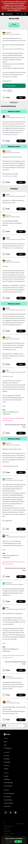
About (5, 741)
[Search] (18, 14)
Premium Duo (7, 796)
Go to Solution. (12, 86)
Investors (6, 765)
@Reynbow (9, 200)
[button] (25, 33)
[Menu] (25, 14)
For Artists (6, 755)
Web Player (7, 779)
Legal (5, 823)
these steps (17, 8)
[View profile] (3, 33)
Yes (17, 841)
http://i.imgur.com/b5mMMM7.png (14, 49)
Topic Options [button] (13, 102)
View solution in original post (10, 134)
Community (8, 14)
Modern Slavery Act (7, 836)
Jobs (5, 745)
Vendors (6, 769)
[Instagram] (5, 812)
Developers (7, 759)
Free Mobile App (8, 782)
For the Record (8, 748)
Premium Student (8, 803)
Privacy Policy (6, 828)
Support (6, 776)
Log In (21, 14)
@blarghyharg (6, 541)
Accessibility (11, 833)
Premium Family (8, 800)
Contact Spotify (8, 786)
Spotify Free (7, 806)
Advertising (7, 762)
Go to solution (15, 26)
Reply (21, 97)
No (11, 841)
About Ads (6, 833)
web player (11, 248)
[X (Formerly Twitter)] (10, 812)
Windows (10, 90)
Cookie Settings (7, 831)
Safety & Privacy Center (8, 826)
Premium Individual (9, 793)
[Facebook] (15, 812)
